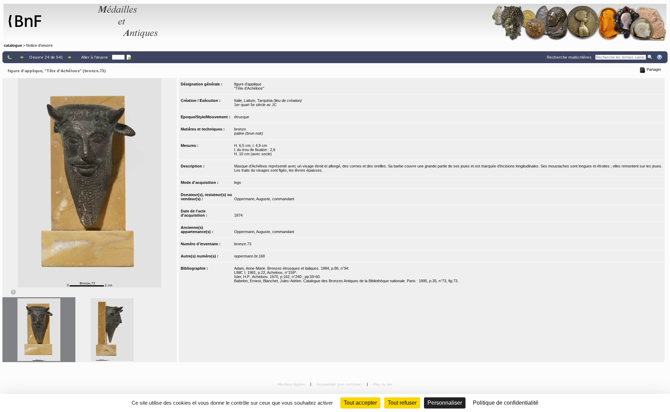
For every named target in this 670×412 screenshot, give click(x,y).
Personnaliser (444, 403)
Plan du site (382, 384)
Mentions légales (292, 384)
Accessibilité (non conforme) (340, 384)
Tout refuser (402, 403)
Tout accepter (360, 403)
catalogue (13, 45)
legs (237, 182)
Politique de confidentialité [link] (505, 403)
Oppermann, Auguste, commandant (264, 199)
